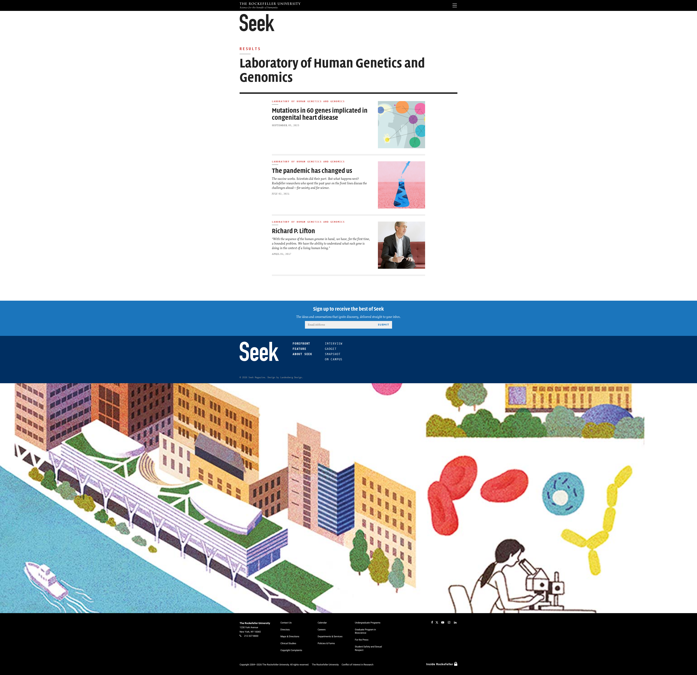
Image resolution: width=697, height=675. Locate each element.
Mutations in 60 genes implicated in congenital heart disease (320, 114)
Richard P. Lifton (293, 231)
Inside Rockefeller (440, 664)
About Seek (302, 354)
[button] (257, 22)
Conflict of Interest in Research (357, 664)
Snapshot (333, 354)
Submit (383, 324)
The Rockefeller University (255, 623)
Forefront (301, 343)
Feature (299, 349)
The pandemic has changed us (312, 171)
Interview (334, 343)
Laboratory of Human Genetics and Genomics (308, 101)
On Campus (334, 359)
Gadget (331, 349)
